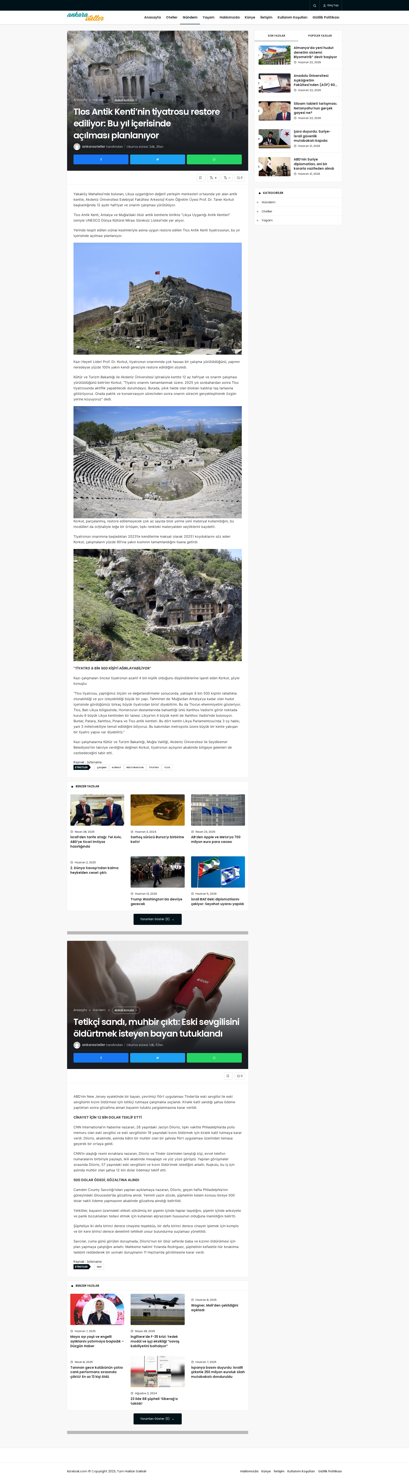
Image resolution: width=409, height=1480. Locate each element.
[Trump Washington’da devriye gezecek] (157, 872)
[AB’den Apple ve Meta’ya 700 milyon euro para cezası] (218, 810)
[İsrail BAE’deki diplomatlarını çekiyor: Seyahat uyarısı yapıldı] (218, 872)
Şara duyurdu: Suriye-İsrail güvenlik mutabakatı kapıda (312, 136)
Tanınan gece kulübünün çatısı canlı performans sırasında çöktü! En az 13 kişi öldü (96, 1372)
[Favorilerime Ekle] (201, 177)
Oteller (171, 17)
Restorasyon (135, 767)
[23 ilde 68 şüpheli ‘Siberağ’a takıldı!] (157, 1371)
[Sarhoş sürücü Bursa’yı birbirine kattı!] (157, 810)
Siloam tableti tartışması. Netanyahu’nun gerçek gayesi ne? (315, 108)
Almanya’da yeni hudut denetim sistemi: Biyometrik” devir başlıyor (315, 52)
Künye (250, 17)
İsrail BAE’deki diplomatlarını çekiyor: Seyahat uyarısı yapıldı (217, 901)
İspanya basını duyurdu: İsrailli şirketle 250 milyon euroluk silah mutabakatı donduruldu (218, 1372)
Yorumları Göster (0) (155, 919)
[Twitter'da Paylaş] (157, 159)
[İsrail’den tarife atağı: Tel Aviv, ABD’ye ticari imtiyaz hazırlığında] (97, 810)
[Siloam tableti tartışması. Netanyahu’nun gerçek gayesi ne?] (275, 110)
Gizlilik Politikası (326, 17)
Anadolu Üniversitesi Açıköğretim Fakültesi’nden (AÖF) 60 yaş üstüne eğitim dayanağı (314, 84)
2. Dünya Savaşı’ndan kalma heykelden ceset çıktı (94, 870)
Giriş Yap (332, 5)
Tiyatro (154, 767)
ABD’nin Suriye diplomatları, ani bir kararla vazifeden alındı (314, 164)
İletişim (266, 17)
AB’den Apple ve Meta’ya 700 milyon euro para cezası (216, 839)
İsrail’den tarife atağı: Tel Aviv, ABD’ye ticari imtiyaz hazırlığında (96, 842)
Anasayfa (152, 17)
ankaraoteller (93, 146)
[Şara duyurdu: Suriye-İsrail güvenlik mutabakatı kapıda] (275, 138)
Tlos (167, 767)
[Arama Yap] (315, 5)
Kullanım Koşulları (292, 17)
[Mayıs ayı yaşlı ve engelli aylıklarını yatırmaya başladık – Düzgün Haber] (97, 1309)
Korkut (116, 767)
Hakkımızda (230, 17)
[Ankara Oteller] (85, 17)
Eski (99, 1266)
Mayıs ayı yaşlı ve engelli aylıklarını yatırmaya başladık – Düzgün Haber (97, 1341)
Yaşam (209, 17)
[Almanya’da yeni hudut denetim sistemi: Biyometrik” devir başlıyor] (275, 55)
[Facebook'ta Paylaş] (100, 159)
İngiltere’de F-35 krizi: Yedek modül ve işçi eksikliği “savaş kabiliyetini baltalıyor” (155, 1341)
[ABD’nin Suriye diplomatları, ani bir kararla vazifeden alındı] (275, 166)
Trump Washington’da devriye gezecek (156, 901)
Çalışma (102, 767)
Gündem (190, 17)
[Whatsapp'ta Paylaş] (214, 159)
